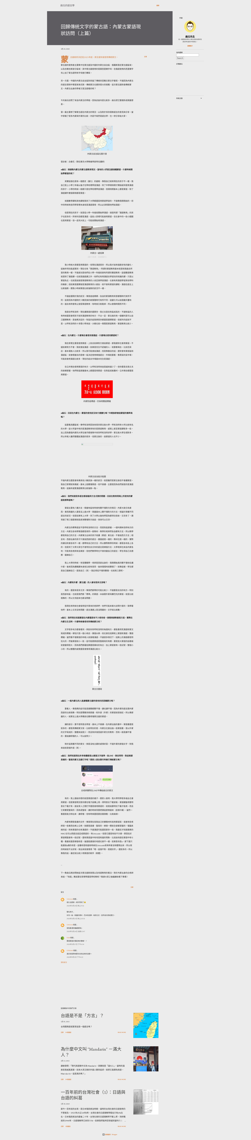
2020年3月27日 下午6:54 (75, 944)
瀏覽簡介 (190, 46)
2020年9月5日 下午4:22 (75, 957)
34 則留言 (68, 1079)
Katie (68, 937)
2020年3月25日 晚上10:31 (76, 918)
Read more (122, 1032)
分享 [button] (145, 56)
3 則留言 (67, 1126)
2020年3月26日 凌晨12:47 (76, 931)
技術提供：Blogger (111, 1134)
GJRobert (70, 950)
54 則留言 (68, 1032)
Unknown (70, 899)
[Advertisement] (94, 982)
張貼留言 (64, 962)
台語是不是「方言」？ (82, 1015)
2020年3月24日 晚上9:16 (75, 906)
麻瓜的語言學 (67, 5)
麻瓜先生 (190, 36)
